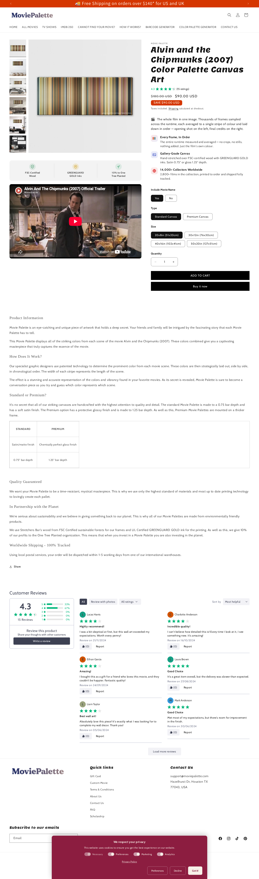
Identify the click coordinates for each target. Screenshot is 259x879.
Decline (178, 870)
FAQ (92, 809)
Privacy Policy (129, 861)
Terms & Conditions (102, 789)
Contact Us (97, 803)
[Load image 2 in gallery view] (17, 67)
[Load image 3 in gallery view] (17, 86)
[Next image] (134, 96)
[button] (229, 15)
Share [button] (17, 566)
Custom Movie (99, 783)
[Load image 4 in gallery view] (17, 105)
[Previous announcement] (11, 3)
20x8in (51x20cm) (167, 235)
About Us (96, 796)
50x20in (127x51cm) (204, 243)
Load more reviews (164, 751)
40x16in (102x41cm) (168, 243)
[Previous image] (35, 96)
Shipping (174, 108)
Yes (157, 198)
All (83, 601)
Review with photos (103, 601)
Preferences (157, 870)
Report (100, 646)
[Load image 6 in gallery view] (17, 144)
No (171, 198)
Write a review (41, 641)
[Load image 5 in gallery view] (17, 125)
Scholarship (97, 816)
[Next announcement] (248, 3)
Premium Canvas (198, 216)
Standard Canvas (166, 216)
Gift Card (95, 776)
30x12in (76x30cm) (201, 235)
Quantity (156, 253)
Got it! (195, 870)
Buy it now (200, 286)
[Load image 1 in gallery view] (17, 48)
